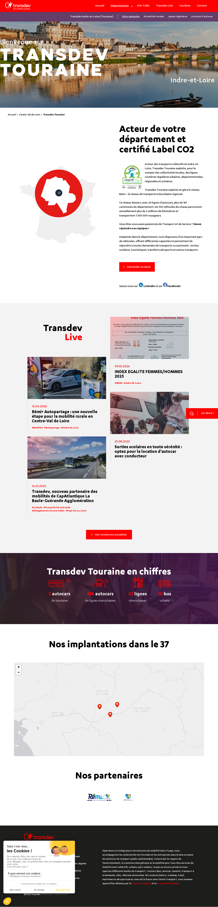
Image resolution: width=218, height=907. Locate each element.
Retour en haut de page (204, 859)
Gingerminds (61, 894)
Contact (202, 5)
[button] (117, 704)
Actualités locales (154, 16)
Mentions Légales (76, 863)
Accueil (99, 5)
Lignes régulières (177, 16)
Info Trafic (143, 5)
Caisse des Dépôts (141, 883)
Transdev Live (164, 5)
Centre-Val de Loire (29, 115)
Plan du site (72, 878)
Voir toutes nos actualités (111, 534)
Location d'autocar (202, 16)
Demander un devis (139, 267)
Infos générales (131, 16)
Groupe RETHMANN (167, 883)
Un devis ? (207, 413)
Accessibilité (73, 871)
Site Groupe (73, 856)
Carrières (184, 5)
